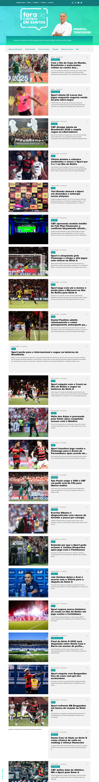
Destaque (54, 123)
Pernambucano (55, 59)
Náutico (54, 413)
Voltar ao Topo (2, 774)
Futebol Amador (30, 49)
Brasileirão (54, 477)
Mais (77, 49)
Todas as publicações (15, 49)
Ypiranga (55, 49)
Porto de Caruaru (43, 49)
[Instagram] (72, 3)
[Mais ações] (87, 57)
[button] (88, 49)
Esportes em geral (67, 49)
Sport (53, 156)
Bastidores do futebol (57, 638)
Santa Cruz (54, 734)
